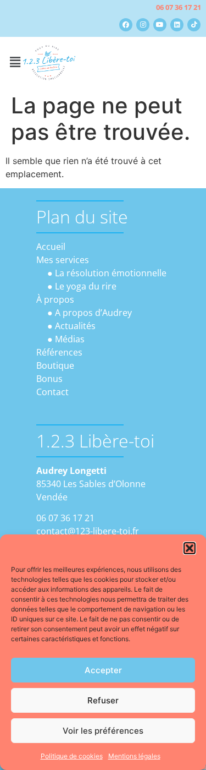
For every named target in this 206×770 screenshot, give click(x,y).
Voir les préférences (103, 730)
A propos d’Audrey (93, 313)
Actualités (75, 326)
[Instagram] (142, 24)
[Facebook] (125, 24)
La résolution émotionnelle (110, 273)
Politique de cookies (72, 756)
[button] (189, 548)
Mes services (62, 260)
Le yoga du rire (85, 286)
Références (59, 352)
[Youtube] (159, 24)
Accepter (103, 670)
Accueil (50, 247)
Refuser (103, 700)
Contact (52, 392)
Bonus (49, 379)
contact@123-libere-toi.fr (87, 531)
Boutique (55, 365)
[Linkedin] (176, 24)
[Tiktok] (194, 24)
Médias (70, 339)
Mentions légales (134, 756)
